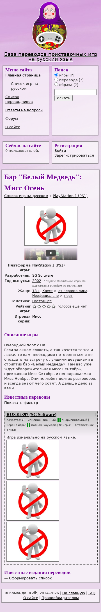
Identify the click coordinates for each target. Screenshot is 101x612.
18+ (36, 291)
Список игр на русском (26, 196)
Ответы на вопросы (24, 110)
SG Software (42, 275)
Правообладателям (60, 598)
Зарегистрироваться (74, 155)
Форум (11, 118)
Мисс (36, 317)
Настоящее (42, 301)
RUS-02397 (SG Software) (31, 414)
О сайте (12, 127)
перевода (68, 80)
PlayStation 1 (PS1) (70, 196)
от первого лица (72, 291)
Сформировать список (30, 578)
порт (68, 296)
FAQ (91, 593)
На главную (73, 593)
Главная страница (23, 75)
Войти (60, 150)
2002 (36, 281)
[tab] (26, 75)
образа (65, 85)
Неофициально (45, 296)
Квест (47, 291)
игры (63, 75)
